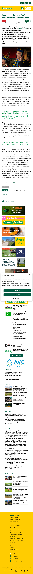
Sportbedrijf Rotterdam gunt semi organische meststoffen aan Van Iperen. (15, 415)
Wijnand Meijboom (6, 23)
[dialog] (16, 287)
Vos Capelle (23, 29)
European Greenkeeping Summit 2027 (19, 404)
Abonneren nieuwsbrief (16, 534)
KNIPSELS (8, 428)
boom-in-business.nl (9, 571)
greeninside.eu (20, 571)
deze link (12, 183)
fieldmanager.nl (6, 567)
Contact (12, 531)
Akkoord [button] (17, 290)
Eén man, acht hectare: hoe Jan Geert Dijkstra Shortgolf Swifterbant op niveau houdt (20, 489)
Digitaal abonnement (15, 532)
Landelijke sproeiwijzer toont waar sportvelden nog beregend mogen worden (20, 496)
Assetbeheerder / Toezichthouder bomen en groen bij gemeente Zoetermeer (19, 333)
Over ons (12, 527)
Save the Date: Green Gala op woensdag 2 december (20, 398)
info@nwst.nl (15, 553)
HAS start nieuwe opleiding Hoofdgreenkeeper (20, 393)
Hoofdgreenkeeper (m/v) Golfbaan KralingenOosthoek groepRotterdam (20, 313)
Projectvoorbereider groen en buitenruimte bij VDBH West (20, 350)
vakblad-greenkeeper (17, 561)
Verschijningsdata (14, 549)
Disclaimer (12, 542)
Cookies (12, 547)
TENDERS (8, 411)
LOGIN (5, 190)
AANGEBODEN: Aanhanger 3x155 (13, 372)
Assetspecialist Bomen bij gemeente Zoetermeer (19, 339)
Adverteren (13, 544)
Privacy (12, 546)
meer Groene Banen (16, 355)
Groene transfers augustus (20, 476)
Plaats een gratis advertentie (12, 379)
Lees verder (5, 287)
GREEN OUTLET (10, 369)
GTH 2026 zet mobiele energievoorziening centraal (20, 387)
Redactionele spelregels (16, 538)
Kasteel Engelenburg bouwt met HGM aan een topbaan (20, 501)
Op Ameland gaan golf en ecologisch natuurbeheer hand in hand (14, 466)
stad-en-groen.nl (25, 567)
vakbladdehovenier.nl (19, 569)
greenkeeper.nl (16, 567)
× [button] (29, 274)
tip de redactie (10, 201)
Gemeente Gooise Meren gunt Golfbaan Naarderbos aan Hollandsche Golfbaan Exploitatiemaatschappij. (15, 420)
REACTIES (5, 194)
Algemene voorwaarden (16, 540)
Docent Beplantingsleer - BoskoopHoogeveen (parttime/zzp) (19, 326)
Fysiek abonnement (15, 525)
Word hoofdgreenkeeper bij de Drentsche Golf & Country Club (20, 307)
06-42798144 (15, 558)
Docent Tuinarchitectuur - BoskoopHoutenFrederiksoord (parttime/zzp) (20, 319)
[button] (16, 298)
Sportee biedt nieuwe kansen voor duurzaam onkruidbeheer (20, 483)
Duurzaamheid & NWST (16, 529)
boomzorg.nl (10, 569)
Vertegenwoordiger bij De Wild (19, 344)
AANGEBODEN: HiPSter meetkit (13, 375)
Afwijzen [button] (17, 294)
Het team (12, 536)
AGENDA (8, 384)
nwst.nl (27, 571)
